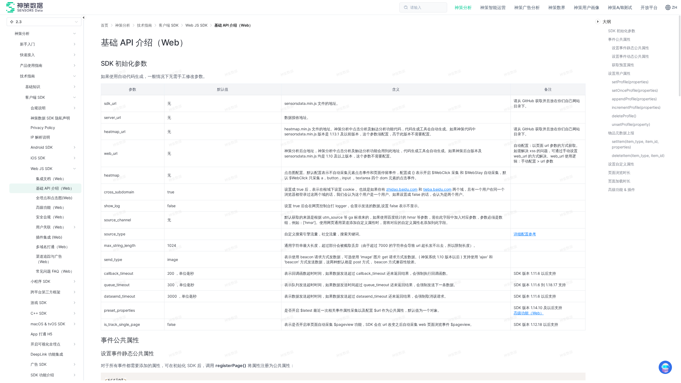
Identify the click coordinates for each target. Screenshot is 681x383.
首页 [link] (104, 25)
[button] (671, 7)
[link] (122, 25)
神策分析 (122, 25)
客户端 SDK (168, 25)
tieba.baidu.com (437, 189)
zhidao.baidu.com (401, 189)
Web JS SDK (196, 25)
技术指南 (144, 25)
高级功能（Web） (529, 313)
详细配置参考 (525, 234)
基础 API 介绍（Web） (233, 25)
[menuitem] (45, 44)
